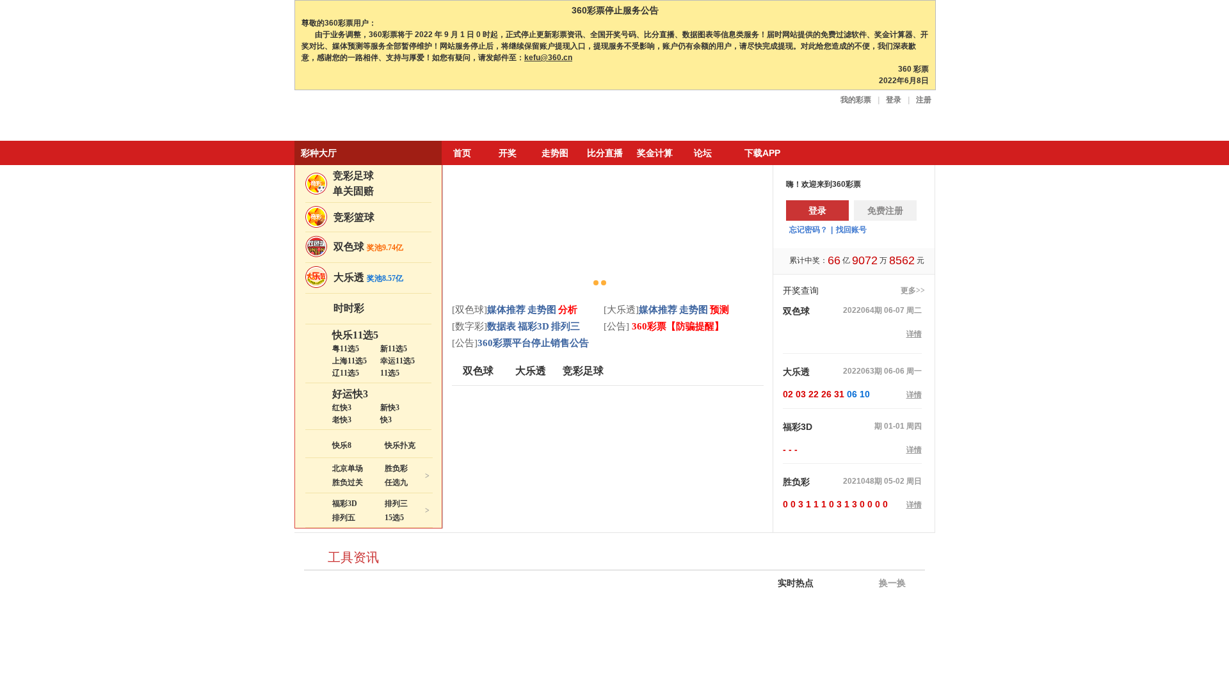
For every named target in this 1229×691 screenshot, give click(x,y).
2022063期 (862, 371)
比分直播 (605, 153)
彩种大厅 (319, 153)
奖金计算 (655, 153)
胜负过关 (347, 482)
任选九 (396, 482)
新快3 (389, 407)
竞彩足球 (353, 175)
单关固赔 (353, 191)
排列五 (343, 517)
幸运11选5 (397, 360)
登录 (893, 99)
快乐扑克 (400, 445)
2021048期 (862, 481)
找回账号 (851, 229)
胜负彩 (396, 468)
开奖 (508, 153)
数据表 (501, 326)
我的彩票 (855, 99)
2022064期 (862, 310)
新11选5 (393, 348)
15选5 (394, 517)
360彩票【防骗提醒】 (676, 326)
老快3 (341, 419)
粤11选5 (345, 348)
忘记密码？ (808, 229)
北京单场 (347, 468)
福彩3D (344, 503)
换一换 (891, 583)
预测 (719, 310)
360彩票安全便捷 (354, 116)
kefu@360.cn (548, 57)
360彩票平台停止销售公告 (533, 343)
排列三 (396, 503)
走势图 (555, 153)
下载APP (762, 153)
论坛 (703, 153)
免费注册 (885, 210)
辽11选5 (345, 373)
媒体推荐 (506, 310)
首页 (462, 153)
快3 (386, 419)
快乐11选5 (355, 335)
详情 (914, 334)
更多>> (913, 290)
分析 (567, 310)
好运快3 (350, 393)
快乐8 (341, 445)
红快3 (341, 407)
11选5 (389, 373)
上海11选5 (349, 360)
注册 (923, 99)
